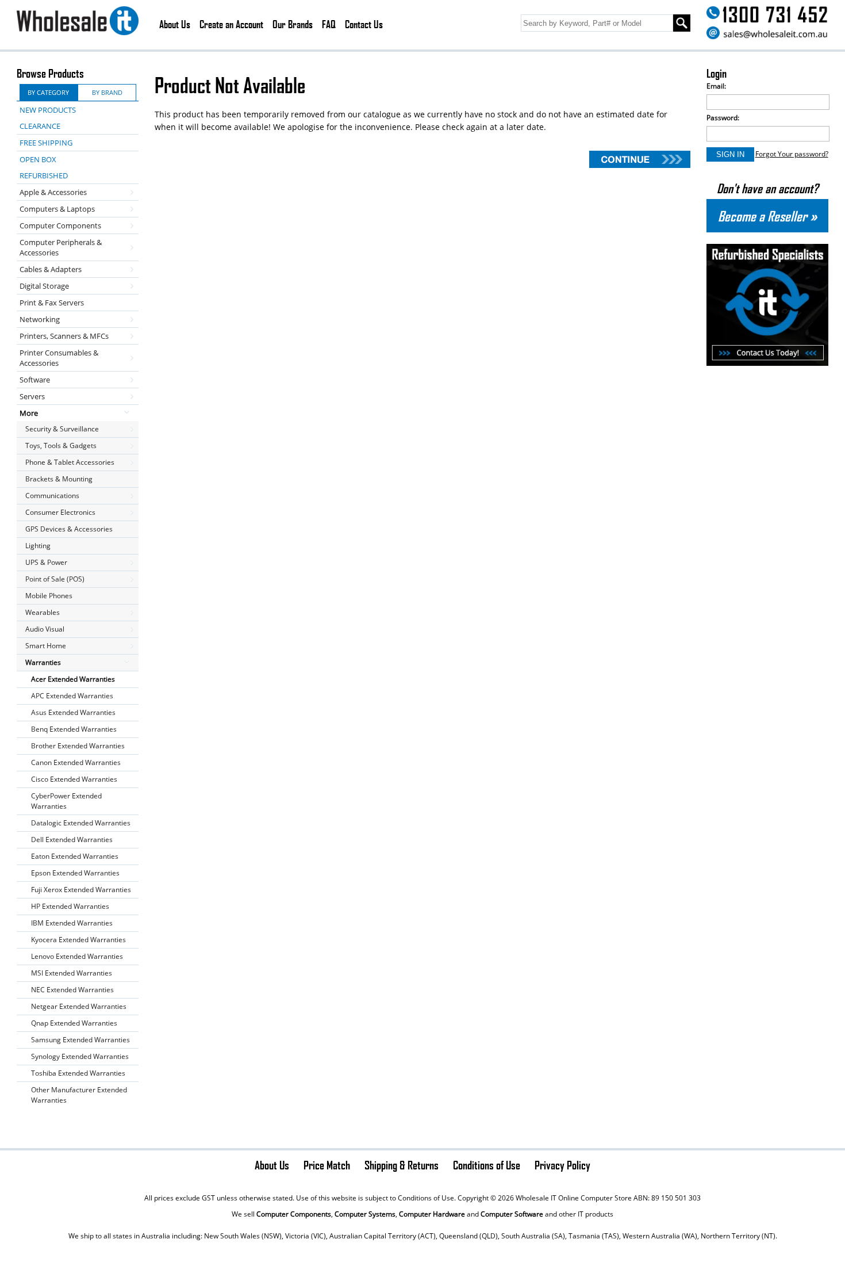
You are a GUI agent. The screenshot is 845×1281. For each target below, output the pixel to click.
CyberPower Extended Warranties (66, 801)
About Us (174, 24)
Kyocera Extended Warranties (78, 940)
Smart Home (45, 646)
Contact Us (364, 24)
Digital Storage (44, 286)
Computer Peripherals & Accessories (61, 247)
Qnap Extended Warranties (74, 1023)
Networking (40, 319)
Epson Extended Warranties (75, 873)
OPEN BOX (38, 159)
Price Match (327, 1165)
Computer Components (60, 225)
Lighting (38, 545)
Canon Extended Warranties (76, 762)
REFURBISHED (44, 175)
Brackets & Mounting (59, 479)
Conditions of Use (486, 1165)
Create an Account (231, 24)
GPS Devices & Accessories (69, 529)
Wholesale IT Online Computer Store (574, 1198)
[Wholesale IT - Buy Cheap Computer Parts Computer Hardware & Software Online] (78, 22)
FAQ (329, 24)
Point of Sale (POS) (54, 579)
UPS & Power (46, 562)
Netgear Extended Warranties (78, 1006)
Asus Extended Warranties (73, 712)
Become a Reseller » (767, 215)
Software (35, 379)
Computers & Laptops (57, 209)
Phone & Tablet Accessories (69, 462)
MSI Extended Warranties (71, 973)
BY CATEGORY (48, 92)
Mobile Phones (48, 596)
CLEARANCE (40, 126)
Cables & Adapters (51, 269)
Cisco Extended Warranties (74, 779)
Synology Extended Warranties (80, 1056)
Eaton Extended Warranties (74, 856)
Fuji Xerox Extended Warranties (81, 889)
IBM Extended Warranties (72, 923)
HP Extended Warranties (70, 906)
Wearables (42, 612)
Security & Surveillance (62, 429)
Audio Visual (44, 629)
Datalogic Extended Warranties (80, 823)
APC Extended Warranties (72, 696)
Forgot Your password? (791, 154)
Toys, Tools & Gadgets (61, 445)
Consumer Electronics (60, 512)
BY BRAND (107, 92)
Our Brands (292, 24)
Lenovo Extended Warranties (77, 956)
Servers (32, 396)
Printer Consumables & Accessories (59, 357)
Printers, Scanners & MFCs (64, 336)
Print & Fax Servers (52, 302)
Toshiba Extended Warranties (78, 1073)
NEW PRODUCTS (48, 110)
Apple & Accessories (53, 192)
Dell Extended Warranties (72, 839)
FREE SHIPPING (46, 142)
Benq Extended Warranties (74, 729)
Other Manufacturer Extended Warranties (79, 1095)
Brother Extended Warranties (78, 746)
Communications (52, 495)
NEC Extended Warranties (72, 990)
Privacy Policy (562, 1165)
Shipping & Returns (401, 1165)
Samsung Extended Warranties (80, 1040)
